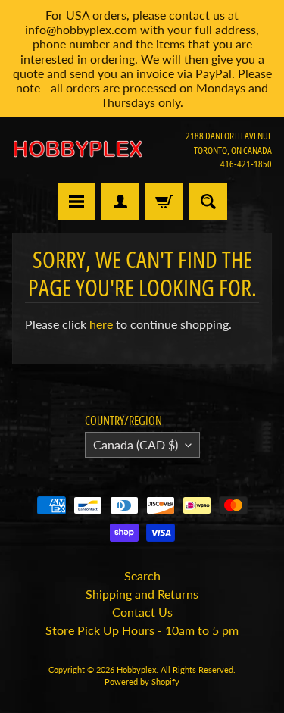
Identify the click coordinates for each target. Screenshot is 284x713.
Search (142, 575)
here (101, 324)
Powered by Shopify (142, 681)
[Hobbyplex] (77, 149)
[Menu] (76, 201)
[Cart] (164, 201)
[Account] (120, 201)
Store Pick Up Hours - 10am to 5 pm (142, 630)
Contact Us (142, 612)
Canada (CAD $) (135, 444)
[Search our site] (208, 201)
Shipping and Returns (142, 593)
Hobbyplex (136, 669)
